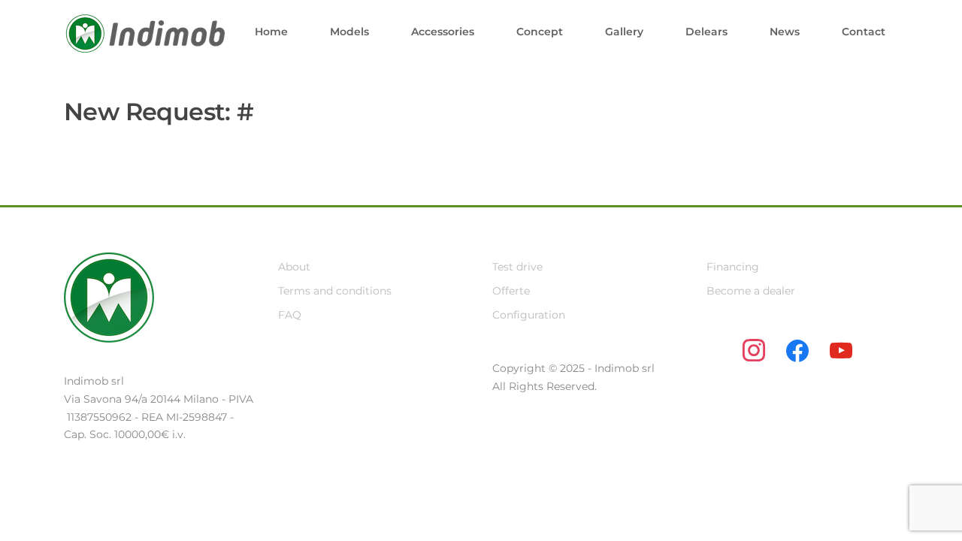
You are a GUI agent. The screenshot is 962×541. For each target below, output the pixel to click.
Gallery (624, 31)
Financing (732, 267)
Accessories (442, 31)
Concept (539, 31)
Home (271, 31)
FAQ (289, 315)
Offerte (511, 291)
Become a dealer (750, 291)
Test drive (517, 267)
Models (349, 31)
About (294, 267)
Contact (863, 31)
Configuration (528, 315)
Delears (706, 31)
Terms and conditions (335, 291)
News (785, 31)
